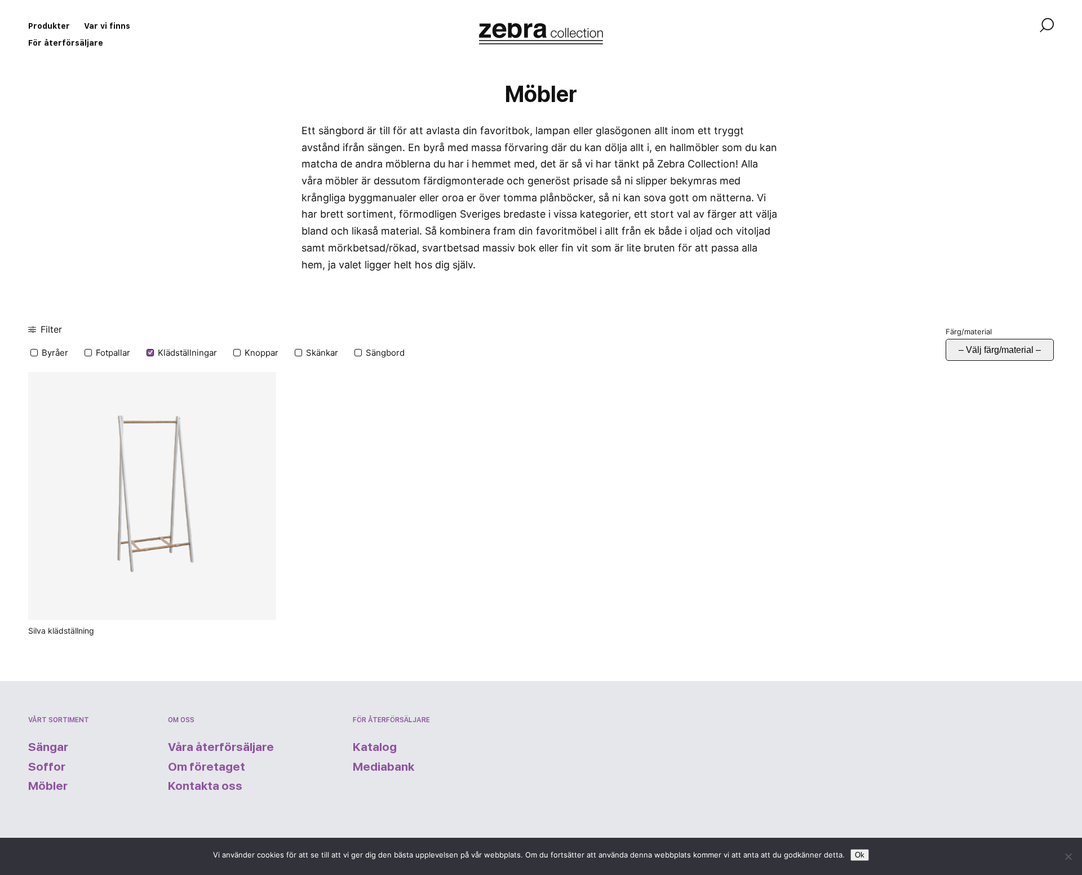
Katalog (375, 747)
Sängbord (385, 352)
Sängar (48, 747)
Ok (859, 855)
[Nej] (1068, 856)
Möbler (48, 786)
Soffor (46, 766)
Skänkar (322, 352)
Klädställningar (187, 352)
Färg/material (969, 331)
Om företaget (206, 766)
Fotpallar (113, 352)
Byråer (55, 352)
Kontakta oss (205, 786)
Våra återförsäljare (221, 747)
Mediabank (383, 766)
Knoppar (261, 352)
